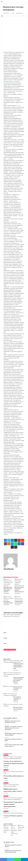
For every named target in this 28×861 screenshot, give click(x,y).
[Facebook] (5, 540)
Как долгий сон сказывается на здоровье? (17, 698)
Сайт (5, 643)
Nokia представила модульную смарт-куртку (13, 790)
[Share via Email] (12, 547)
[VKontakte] (5, 543)
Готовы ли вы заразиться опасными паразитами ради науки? (14, 763)
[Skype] (12, 543)
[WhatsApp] (15, 543)
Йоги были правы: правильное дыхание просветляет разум (19, 589)
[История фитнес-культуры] (13, 686)
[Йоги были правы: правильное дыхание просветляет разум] (19, 585)
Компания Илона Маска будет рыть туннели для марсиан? (8, 589)
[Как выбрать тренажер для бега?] (8, 600)
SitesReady (9, 569)
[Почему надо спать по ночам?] (21, 830)
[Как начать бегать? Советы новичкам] (13, 706)
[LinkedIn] (12, 540)
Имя (5, 632)
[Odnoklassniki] (8, 543)
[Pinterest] (19, 540)
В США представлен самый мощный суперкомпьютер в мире (18, 666)
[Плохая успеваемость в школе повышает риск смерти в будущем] (13, 676)
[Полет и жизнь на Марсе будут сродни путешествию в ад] (14, 835)
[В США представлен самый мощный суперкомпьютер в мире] (13, 662)
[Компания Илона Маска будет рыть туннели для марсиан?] (8, 585)
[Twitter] (8, 540)
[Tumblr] (15, 540)
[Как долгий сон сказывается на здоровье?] (13, 695)
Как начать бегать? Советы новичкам (18, 708)
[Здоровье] (1, 1)
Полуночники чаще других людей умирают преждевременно (13, 804)
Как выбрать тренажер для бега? (8, 602)
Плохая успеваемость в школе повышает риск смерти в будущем (18, 680)
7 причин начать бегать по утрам (19, 602)
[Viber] (22, 543)
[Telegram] (19, 543)
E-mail (6, 638)
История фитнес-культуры (17, 688)
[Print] (15, 547)
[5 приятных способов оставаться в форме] (7, 832)
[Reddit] (22, 540)
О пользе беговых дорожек (13, 816)
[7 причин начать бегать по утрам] (19, 600)
